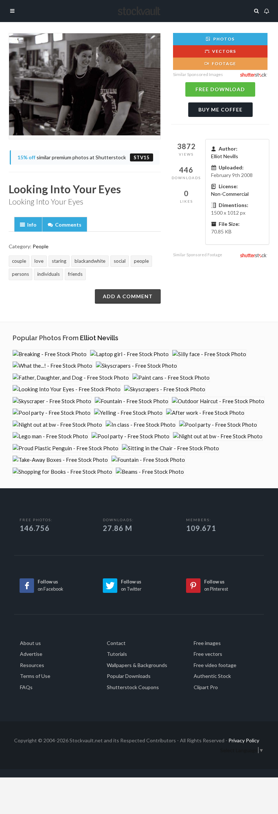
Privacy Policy (243, 740)
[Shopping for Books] (62, 472)
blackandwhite (90, 261)
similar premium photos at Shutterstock (83, 157)
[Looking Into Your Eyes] (67, 389)
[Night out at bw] (57, 425)
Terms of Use (35, 676)
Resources (32, 665)
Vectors (223, 51)
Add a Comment (128, 296)
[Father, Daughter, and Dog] (71, 378)
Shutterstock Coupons (133, 687)
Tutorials (117, 654)
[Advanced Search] (256, 9)
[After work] (205, 413)
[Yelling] (128, 413)
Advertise (31, 654)
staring (59, 261)
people (141, 261)
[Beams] (150, 472)
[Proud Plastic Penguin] (65, 448)
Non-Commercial (230, 194)
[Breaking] (50, 354)
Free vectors (208, 654)
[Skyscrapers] (136, 366)
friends (75, 274)
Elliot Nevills (224, 156)
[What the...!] (52, 366)
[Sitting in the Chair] (170, 448)
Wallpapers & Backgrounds (137, 665)
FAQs (26, 687)
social (120, 261)
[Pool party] (51, 413)
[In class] (141, 425)
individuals (48, 274)
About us (30, 643)
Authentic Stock (212, 676)
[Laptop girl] (129, 354)
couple (19, 261)
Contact (116, 643)
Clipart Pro (206, 687)
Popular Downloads (129, 676)
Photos (223, 39)
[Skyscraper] (52, 401)
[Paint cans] (171, 378)
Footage (223, 63)
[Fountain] (131, 401)
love (38, 261)
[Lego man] (50, 436)
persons (20, 274)
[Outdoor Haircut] (218, 401)
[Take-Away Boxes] (60, 460)
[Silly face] (209, 354)
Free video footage (215, 665)
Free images (207, 643)
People (41, 246)
